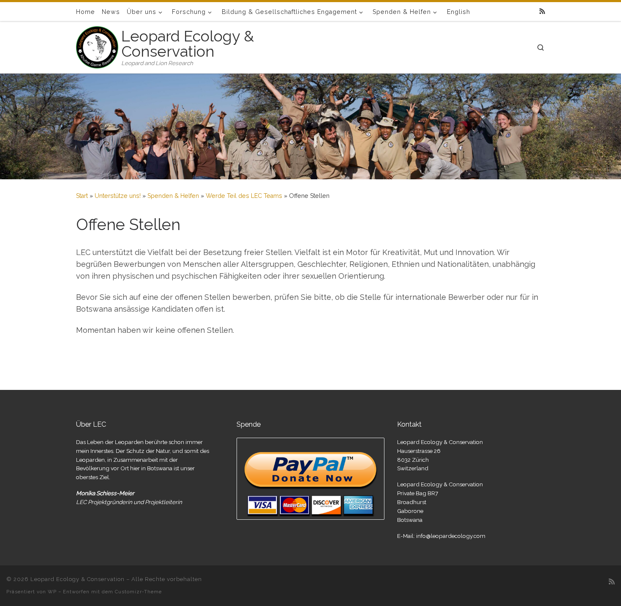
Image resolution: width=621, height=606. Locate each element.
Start (82, 195)
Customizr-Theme (138, 592)
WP (52, 592)
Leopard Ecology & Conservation (77, 579)
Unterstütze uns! (118, 195)
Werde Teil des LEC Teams (244, 195)
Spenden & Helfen (173, 195)
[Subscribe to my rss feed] (542, 11)
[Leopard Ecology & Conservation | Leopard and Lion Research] (97, 46)
